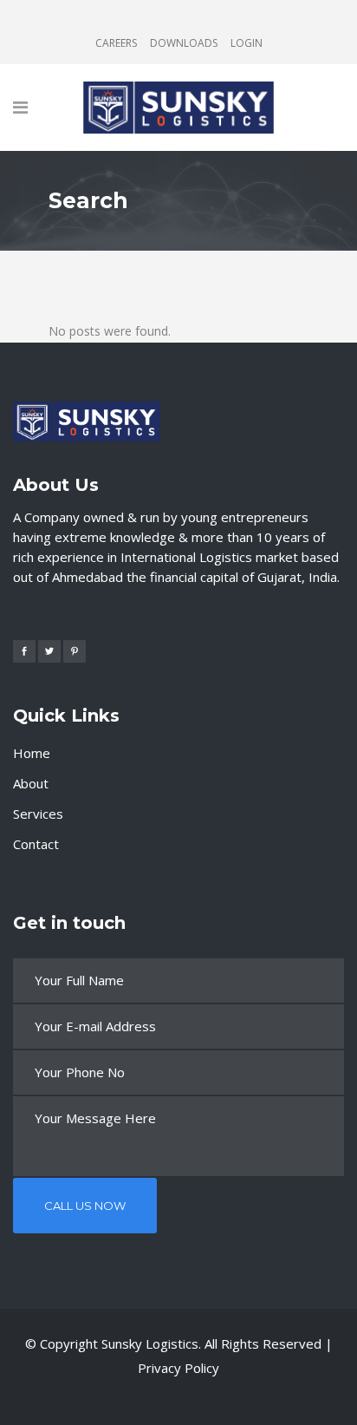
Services (38, 813)
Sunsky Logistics (149, 1343)
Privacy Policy (178, 1367)
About (31, 783)
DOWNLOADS (183, 43)
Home (31, 753)
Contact (36, 844)
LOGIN (246, 43)
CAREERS (116, 43)
